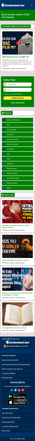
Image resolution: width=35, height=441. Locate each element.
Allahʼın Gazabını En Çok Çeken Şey (12, 369)
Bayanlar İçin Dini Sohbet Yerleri (11, 417)
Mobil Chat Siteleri (7, 377)
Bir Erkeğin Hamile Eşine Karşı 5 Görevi (14, 328)
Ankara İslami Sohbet (8, 422)
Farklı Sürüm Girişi (17, 103)
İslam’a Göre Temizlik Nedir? (10, 360)
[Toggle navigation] (31, 5)
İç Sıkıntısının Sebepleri (8, 373)
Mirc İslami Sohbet (7, 413)
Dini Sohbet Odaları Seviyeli (10, 426)
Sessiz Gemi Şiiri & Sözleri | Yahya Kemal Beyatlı (16, 364)
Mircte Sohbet (6, 430)
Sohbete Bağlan (17, 98)
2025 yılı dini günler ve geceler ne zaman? (15, 260)
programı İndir (18, 346)
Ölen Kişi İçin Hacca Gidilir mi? (15, 57)
